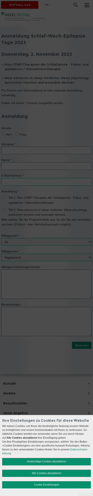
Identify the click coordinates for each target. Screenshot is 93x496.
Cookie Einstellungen (46, 484)
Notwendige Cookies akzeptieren (46, 461)
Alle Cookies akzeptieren (46, 473)
